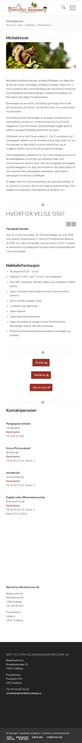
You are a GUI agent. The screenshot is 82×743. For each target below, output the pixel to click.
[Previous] (68, 224)
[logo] (34, 8)
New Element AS (61, 733)
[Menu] (70, 8)
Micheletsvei (14, 21)
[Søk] (61, 8)
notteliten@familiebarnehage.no (24, 693)
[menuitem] (61, 8)
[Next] (73, 224)
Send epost (13, 431)
